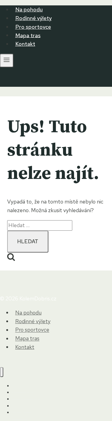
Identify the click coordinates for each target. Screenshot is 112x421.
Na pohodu (29, 9)
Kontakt (25, 43)
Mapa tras (28, 35)
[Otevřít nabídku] (6, 60)
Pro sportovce (33, 26)
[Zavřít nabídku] (1, 372)
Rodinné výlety (33, 18)
